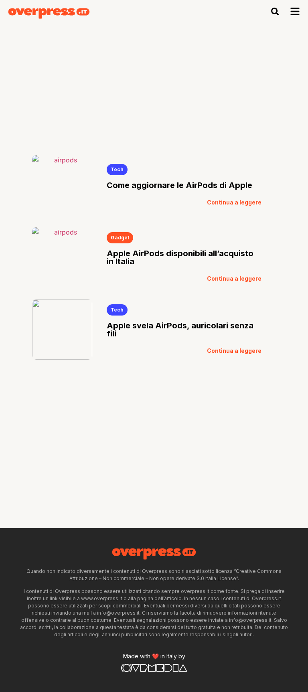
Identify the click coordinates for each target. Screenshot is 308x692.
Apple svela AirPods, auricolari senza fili (180, 329)
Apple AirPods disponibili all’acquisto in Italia (180, 257)
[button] (275, 11)
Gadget (120, 238)
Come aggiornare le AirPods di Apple (179, 185)
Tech (117, 169)
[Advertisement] (154, 83)
